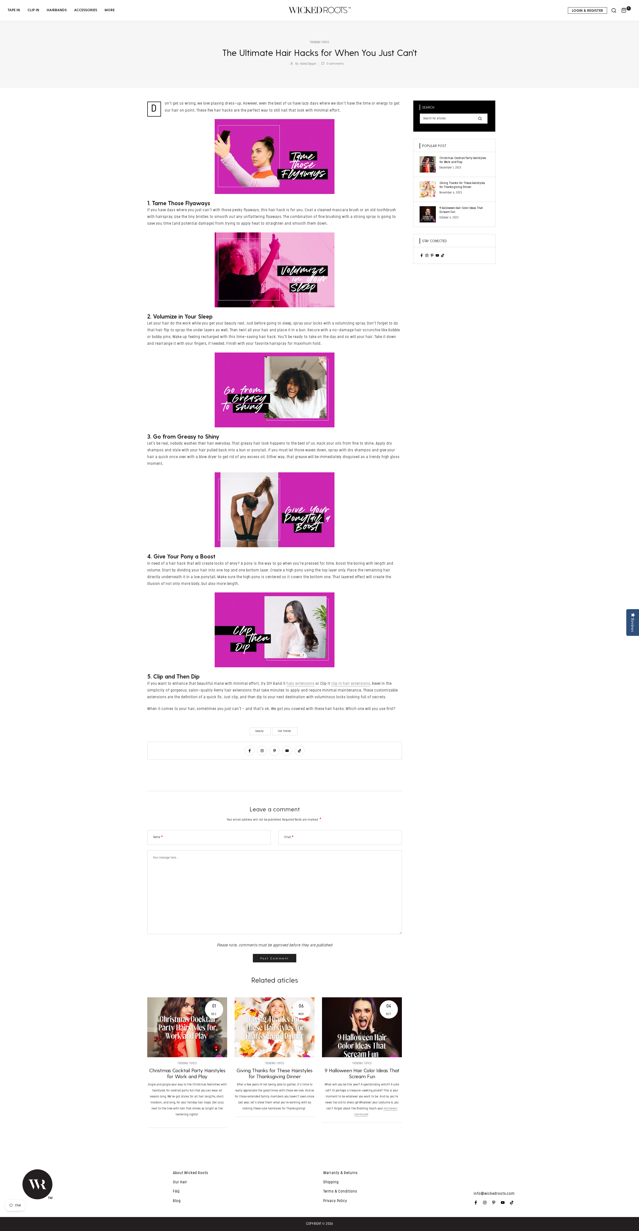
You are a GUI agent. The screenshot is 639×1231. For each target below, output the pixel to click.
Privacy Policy (335, 1201)
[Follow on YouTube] (287, 751)
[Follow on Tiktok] (300, 751)
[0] (624, 10)
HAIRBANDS (57, 10)
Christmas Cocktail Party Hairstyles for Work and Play (187, 1073)
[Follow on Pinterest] (275, 751)
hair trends (284, 731)
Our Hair (180, 1182)
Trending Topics (319, 42)
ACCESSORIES (85, 10)
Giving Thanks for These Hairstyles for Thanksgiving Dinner (275, 1073)
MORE (110, 10)
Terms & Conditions (340, 1192)
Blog (177, 1201)
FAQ (176, 1192)
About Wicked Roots (190, 1173)
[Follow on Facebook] (250, 751)
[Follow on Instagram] (262, 751)
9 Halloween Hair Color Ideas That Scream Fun (362, 1073)
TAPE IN (13, 10)
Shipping (331, 1182)
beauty (260, 731)
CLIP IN (33, 10)
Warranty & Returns (340, 1173)
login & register (587, 10)
